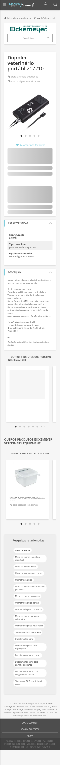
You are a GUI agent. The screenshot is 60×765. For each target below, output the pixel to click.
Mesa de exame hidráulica (27, 596)
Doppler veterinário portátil (27, 655)
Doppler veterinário (24, 639)
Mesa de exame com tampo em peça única (29, 588)
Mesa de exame (22, 550)
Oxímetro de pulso (23, 579)
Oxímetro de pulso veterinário (29, 625)
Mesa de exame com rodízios (28, 573)
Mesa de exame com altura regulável (27, 558)
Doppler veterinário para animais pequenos (26, 663)
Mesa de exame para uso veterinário (27, 617)
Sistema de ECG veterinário (28, 632)
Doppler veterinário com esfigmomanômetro (26, 673)
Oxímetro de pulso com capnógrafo (26, 647)
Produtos (28, 38)
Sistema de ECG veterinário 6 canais (28, 683)
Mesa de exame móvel (25, 566)
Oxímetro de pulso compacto (28, 609)
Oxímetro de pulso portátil (27, 602)
